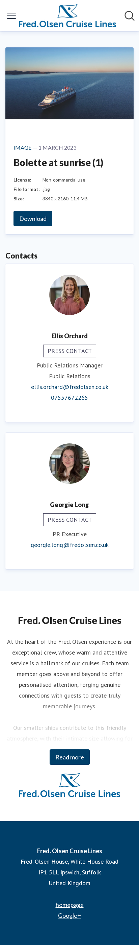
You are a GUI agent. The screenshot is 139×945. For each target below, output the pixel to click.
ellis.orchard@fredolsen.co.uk (69, 387)
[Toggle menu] (11, 16)
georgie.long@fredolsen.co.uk (70, 545)
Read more (69, 757)
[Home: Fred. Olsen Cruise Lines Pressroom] (67, 15)
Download (33, 218)
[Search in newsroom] (129, 15)
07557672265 (69, 397)
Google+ (69, 915)
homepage (70, 904)
